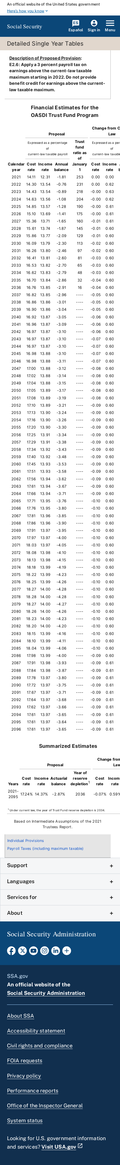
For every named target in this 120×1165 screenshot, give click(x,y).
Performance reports (32, 1091)
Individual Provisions (25, 840)
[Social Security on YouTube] (33, 952)
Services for (22, 897)
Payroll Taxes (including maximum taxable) (45, 848)
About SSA (20, 1016)
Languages (20, 881)
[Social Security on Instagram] (44, 952)
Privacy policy (24, 1076)
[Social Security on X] (22, 952)
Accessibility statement (36, 1031)
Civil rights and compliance (40, 1046)
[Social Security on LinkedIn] (55, 952)
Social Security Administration (46, 993)
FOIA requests (24, 1060)
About (14, 913)
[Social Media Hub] (66, 952)
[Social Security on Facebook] (11, 952)
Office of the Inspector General (45, 1105)
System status (25, 1120)
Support (17, 865)
